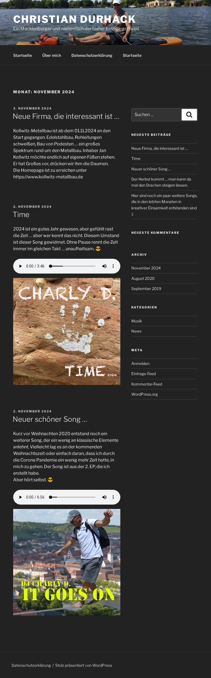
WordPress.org (144, 394)
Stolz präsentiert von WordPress (83, 665)
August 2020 (143, 278)
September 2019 (146, 288)
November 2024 (146, 268)
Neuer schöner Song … (50, 419)
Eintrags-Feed (143, 373)
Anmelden (140, 363)
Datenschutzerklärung (91, 55)
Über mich (51, 55)
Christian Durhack (74, 19)
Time (21, 214)
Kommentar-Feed (146, 384)
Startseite (22, 55)
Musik (136, 321)
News (136, 331)
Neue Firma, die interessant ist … (66, 116)
